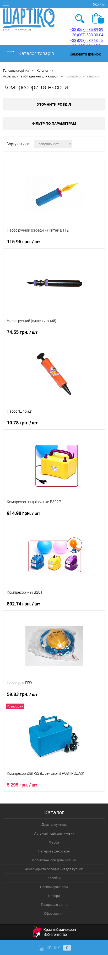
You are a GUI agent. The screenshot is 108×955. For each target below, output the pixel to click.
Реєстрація (22, 30)
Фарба (54, 842)
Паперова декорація (54, 851)
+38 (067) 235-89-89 (86, 29)
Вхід (6, 30)
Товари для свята (54, 905)
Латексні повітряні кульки (54, 833)
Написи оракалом (54, 887)
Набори (54, 896)
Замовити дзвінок (85, 54)
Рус (102, 4)
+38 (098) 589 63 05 (86, 40)
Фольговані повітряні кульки (54, 860)
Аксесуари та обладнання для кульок (54, 869)
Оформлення (54, 913)
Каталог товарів (35, 53)
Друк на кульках (54, 825)
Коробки (54, 878)
